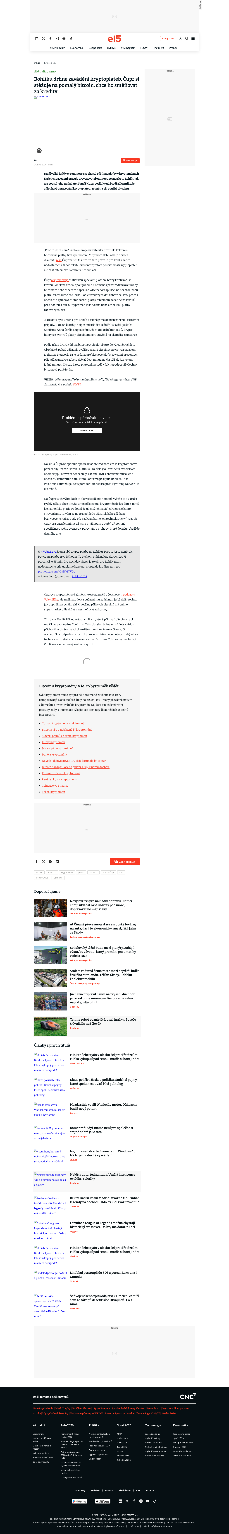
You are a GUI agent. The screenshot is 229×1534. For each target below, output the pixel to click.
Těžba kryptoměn (53, 792)
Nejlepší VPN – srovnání (156, 1451)
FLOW (144, 47)
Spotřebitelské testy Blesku (128, 1408)
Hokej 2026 (122, 1442)
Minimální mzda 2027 (183, 1451)
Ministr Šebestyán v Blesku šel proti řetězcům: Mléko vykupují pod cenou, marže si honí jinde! (104, 1057)
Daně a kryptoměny (55, 754)
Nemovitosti (153, 1408)
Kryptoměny (50, 62)
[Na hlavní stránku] (114, 39)
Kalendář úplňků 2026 (43, 1457)
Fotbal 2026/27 (124, 1438)
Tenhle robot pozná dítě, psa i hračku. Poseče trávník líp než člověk (103, 1021)
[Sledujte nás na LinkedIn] (36, 38)
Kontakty (80, 1490)
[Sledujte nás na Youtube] (64, 38)
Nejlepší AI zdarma (153, 1442)
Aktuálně (39, 1425)
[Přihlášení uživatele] (180, 38)
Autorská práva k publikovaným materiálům (53, 1522)
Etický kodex (133, 1526)
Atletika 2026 (123, 1455)
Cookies (169, 1522)
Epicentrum (38, 1433)
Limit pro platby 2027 (183, 1442)
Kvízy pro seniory (41, 1453)
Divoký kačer (95, 1458)
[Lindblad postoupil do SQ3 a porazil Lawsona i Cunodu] (50, 1280)
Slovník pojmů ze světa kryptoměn (64, 736)
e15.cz (37, 62)
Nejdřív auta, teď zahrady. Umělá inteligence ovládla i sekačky (102, 1176)
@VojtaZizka (49, 551)
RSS (138, 1490)
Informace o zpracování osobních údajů (145, 1522)
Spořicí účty (178, 1438)
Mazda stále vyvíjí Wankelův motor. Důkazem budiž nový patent (103, 1106)
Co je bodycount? (41, 1461)
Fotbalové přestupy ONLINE (86, 1413)
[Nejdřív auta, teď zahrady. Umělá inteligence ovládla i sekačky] (50, 1182)
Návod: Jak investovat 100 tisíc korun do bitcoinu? (74, 760)
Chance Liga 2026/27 (148, 1413)
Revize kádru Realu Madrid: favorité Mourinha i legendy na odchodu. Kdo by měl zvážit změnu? (104, 1200)
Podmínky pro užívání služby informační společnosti (100, 1522)
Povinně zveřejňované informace (157, 1526)
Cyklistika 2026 (124, 1460)
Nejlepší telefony (152, 1438)
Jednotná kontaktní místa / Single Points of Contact (101, 1526)
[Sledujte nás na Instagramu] (57, 38)
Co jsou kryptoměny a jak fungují (63, 723)
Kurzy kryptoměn (53, 742)
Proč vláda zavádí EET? (99, 1445)
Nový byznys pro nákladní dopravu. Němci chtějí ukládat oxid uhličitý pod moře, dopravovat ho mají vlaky (101, 905)
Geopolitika (95, 47)
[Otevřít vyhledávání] (187, 38)
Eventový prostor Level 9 (119, 1413)
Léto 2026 (67, 1425)
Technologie (153, 1425)
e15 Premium (57, 47)
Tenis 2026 (122, 1447)
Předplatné (125, 1490)
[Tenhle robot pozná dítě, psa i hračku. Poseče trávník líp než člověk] (50, 1026)
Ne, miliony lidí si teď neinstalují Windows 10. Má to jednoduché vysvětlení (103, 1153)
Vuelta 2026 (169, 1413)
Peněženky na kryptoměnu (59, 779)
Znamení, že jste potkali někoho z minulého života (72, 1444)
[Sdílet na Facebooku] (36, 861)
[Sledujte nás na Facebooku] (50, 38)
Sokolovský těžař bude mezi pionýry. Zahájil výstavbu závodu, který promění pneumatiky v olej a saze (103, 952)
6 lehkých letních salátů (71, 1477)
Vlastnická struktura (66, 1526)
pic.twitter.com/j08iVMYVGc (56, 571)
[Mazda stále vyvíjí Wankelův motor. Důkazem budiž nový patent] (50, 1112)
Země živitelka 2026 (182, 1455)
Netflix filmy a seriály (154, 1455)
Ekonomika (76, 47)
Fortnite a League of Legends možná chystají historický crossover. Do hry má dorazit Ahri (102, 1225)
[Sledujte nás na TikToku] (70, 38)
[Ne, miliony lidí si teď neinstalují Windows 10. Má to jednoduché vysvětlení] (50, 1158)
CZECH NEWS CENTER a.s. (126, 1515)
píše (59, 260)
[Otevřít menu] (193, 38)
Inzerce (109, 1490)
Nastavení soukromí (184, 1522)
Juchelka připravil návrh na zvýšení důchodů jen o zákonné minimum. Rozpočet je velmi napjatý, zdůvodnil (102, 998)
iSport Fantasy (101, 1408)
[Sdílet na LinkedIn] (57, 861)
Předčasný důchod (181, 1433)
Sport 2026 (124, 1425)
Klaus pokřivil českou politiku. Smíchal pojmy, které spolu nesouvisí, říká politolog (104, 1082)
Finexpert (158, 47)
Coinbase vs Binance (55, 785)
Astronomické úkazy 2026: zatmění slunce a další (71, 1455)
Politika (94, 1425)
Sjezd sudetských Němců (100, 1441)
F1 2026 (120, 1451)
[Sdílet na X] (43, 861)
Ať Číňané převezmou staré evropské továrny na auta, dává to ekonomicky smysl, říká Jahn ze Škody (103, 928)
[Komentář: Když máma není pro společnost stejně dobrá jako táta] (50, 1135)
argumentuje (60, 280)
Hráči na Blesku (81, 1408)
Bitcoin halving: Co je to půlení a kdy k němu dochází (76, 767)
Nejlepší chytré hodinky (156, 1447)
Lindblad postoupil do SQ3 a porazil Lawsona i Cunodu (103, 1275)
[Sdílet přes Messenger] (50, 861)
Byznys (111, 47)
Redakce (95, 1490)
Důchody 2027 (179, 1447)
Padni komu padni (97, 1450)
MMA (119, 1433)
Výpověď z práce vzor (99, 1454)
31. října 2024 (79, 576)
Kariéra (150, 1490)
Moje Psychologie (43, 1408)
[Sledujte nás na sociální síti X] (43, 38)
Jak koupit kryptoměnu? (57, 748)
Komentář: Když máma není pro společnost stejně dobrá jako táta (101, 1130)
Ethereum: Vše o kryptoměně (61, 773)
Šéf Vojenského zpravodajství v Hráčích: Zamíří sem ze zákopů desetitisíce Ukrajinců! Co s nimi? (104, 1300)
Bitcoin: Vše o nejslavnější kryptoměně (67, 729)
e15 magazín (128, 47)
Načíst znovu (86, 430)
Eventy (173, 47)
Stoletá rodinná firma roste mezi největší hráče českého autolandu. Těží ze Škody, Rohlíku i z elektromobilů (104, 975)
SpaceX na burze (152, 1433)
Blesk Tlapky (62, 1408)
